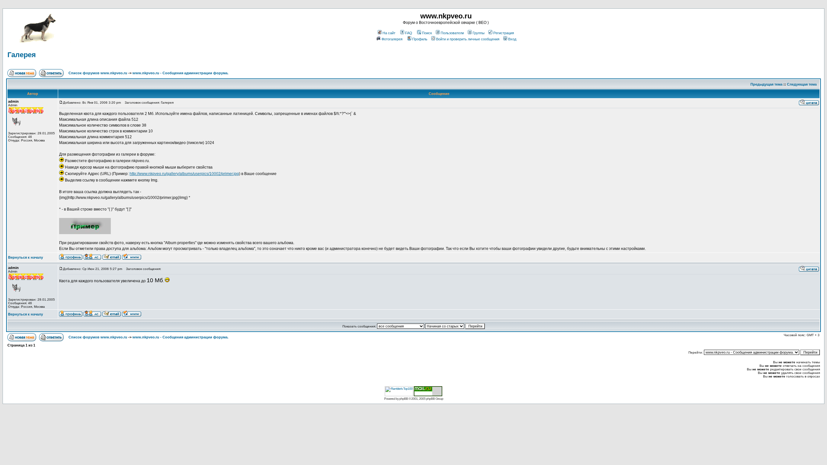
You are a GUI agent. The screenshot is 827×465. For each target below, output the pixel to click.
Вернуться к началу (25, 257)
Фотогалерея (392, 39)
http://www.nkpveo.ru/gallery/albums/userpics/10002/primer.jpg (184, 173)
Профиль (419, 39)
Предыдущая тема (766, 84)
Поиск (427, 33)
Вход (512, 39)
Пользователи (452, 33)
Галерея (21, 55)
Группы (479, 33)
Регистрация (503, 33)
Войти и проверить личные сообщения (467, 39)
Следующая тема (802, 84)
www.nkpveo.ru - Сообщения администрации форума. (180, 73)
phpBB (403, 398)
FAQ (408, 33)
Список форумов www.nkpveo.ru (97, 73)
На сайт (388, 33)
